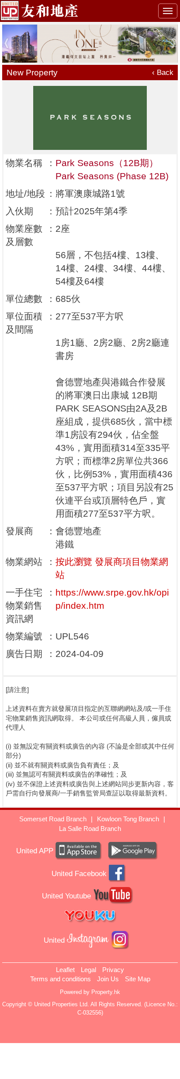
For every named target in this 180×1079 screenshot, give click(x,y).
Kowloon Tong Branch (128, 819)
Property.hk (105, 992)
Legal (88, 969)
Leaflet (65, 969)
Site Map (137, 979)
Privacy (113, 969)
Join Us (108, 979)
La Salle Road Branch (90, 828)
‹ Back (162, 72)
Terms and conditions (60, 979)
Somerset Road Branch (53, 819)
